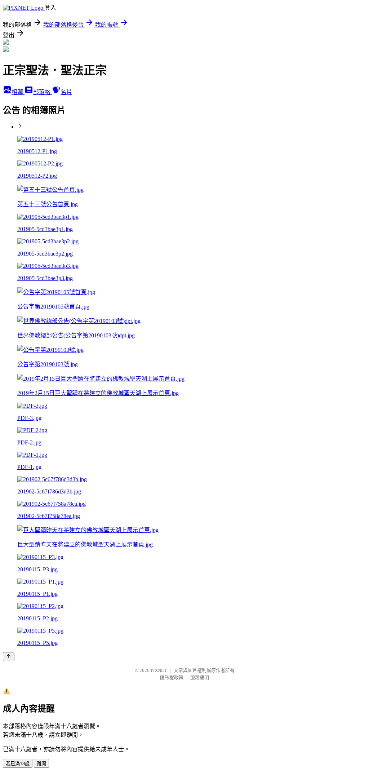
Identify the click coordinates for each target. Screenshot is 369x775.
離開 (41, 763)
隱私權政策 (171, 677)
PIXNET (159, 670)
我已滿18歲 (18, 763)
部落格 (42, 92)
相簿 (18, 92)
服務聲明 (199, 677)
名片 (66, 92)
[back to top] (8, 656)
